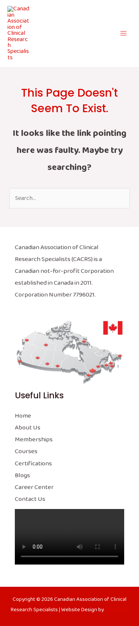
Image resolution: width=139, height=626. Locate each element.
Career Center (34, 487)
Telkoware (116, 610)
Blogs (22, 475)
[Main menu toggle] (123, 33)
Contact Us (30, 499)
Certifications (33, 463)
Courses (26, 451)
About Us (27, 427)
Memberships (34, 439)
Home (23, 416)
